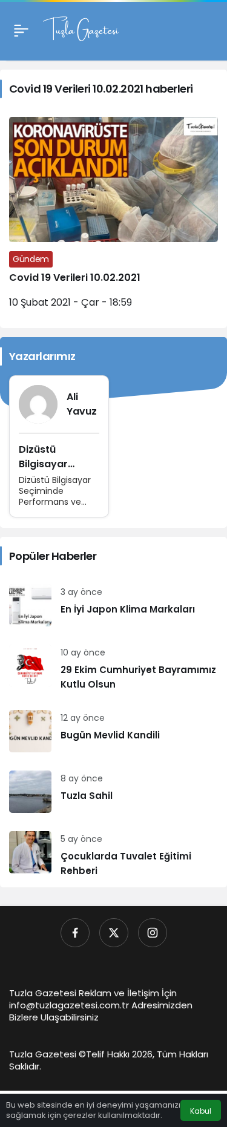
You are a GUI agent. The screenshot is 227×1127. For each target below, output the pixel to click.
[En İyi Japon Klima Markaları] (113, 605)
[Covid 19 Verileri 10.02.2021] (113, 218)
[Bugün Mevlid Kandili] (113, 731)
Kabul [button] (200, 1111)
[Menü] (21, 30)
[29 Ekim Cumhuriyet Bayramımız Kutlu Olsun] (113, 668)
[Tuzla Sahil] (113, 791)
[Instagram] (152, 932)
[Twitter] (113, 932)
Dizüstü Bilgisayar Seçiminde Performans (48, 471)
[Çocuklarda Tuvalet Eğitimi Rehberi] (113, 854)
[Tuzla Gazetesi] (81, 29)
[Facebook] (75, 932)
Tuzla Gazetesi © (47, 1054)
